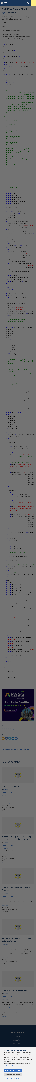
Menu (33, 3)
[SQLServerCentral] (1, 3)
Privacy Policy (10, 1066)
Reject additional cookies (12, 1074)
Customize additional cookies (13, 1078)
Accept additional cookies (13, 1070)
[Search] (28, 3)
